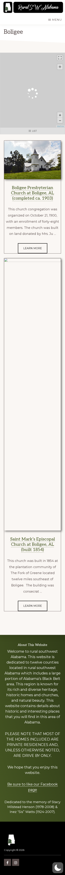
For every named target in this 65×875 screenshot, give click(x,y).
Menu (57, 19)
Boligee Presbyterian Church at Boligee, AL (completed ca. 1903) (32, 193)
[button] (57, 867)
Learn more (32, 248)
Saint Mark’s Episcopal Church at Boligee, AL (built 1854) (32, 544)
